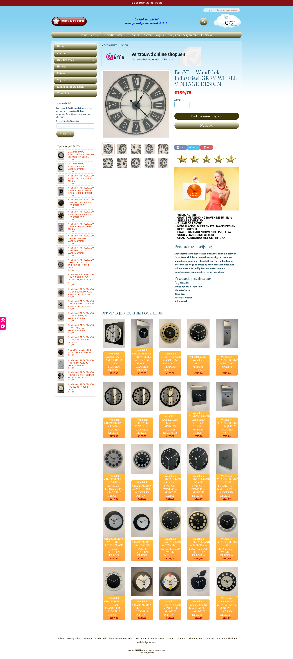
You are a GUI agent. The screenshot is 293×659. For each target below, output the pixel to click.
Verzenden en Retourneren (150, 638)
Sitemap (181, 638)
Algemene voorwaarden (121, 638)
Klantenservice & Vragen (201, 638)
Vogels (160, 35)
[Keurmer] (206, 161)
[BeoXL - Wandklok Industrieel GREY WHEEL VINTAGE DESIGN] (108, 149)
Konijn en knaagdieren (182, 35)
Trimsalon (207, 35)
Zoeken (95, 35)
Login (209, 10)
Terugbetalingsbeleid (95, 638)
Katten (147, 35)
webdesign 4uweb (146, 642)
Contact (171, 638)
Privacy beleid (74, 638)
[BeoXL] (70, 21)
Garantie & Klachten (227, 638)
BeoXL (142, 650)
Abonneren (65, 134)
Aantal (177, 100)
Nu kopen (206, 126)
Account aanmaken (227, 10)
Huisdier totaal (115, 35)
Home (83, 35)
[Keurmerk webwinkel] (151, 56)
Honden (134, 35)
